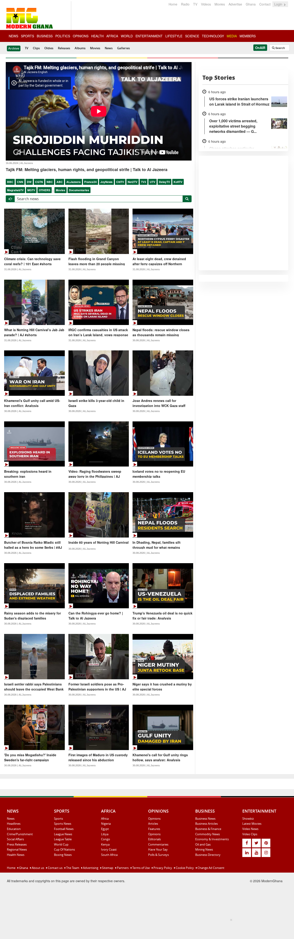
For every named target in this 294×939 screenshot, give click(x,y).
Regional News (17, 849)
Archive (13, 48)
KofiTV (178, 182)
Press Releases (17, 844)
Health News (15, 855)
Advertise (235, 4)
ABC (60, 182)
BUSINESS (45, 36)
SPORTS (27, 36)
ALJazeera (73, 182)
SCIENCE (192, 36)
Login (278, 4)
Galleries (123, 48)
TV (195, 4)
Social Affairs (15, 839)
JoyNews (106, 182)
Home (173, 4)
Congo (105, 839)
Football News (64, 829)
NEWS (13, 36)
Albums (80, 48)
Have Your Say (158, 849)
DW (29, 182)
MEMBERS (248, 36)
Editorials (154, 839)
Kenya (105, 844)
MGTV (31, 190)
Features (154, 829)
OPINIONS (80, 36)
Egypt (105, 829)
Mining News (204, 849)
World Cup (61, 844)
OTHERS (44, 190)
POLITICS (62, 36)
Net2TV (132, 182)
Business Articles (206, 824)
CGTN (39, 182)
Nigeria (106, 824)
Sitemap (107, 868)
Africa (105, 818)
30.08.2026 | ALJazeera (146, 340)
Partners (122, 868)
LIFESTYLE (173, 36)
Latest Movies (251, 824)
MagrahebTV (15, 190)
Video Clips (249, 834)
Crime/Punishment (20, 834)
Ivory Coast (109, 849)
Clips (36, 48)
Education (14, 829)
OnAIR (260, 47)
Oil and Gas (203, 844)
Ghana (251, 4)
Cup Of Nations (64, 849)
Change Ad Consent (210, 868)
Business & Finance (208, 829)
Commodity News (207, 834)
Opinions (154, 818)
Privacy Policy (162, 868)
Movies (220, 4)
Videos (206, 4)
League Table (63, 839)
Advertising (90, 868)
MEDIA (232, 36)
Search (280, 48)
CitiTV (120, 182)
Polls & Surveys (158, 855)
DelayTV (164, 182)
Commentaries (158, 844)
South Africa (109, 855)
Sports (58, 818)
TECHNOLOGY (213, 36)
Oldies (48, 48)
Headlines (13, 824)
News (109, 48)
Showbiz (248, 818)
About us (37, 868)
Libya (104, 834)
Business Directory (207, 855)
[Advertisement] (145, 927)
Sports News (62, 824)
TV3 (143, 182)
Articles (153, 824)
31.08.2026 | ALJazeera (17, 269)
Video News (250, 829)
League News (63, 834)
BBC (10, 182)
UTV (152, 182)
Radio (185, 4)
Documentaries (79, 190)
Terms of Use (141, 868)
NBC (50, 182)
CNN (20, 182)
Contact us (54, 868)
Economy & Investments (212, 839)
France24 (90, 182)
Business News (205, 818)
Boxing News (63, 855)
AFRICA (112, 36)
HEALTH (97, 36)
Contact (265, 4)
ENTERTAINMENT (149, 36)
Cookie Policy (184, 868)
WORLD (127, 36)
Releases (64, 48)
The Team (72, 868)
